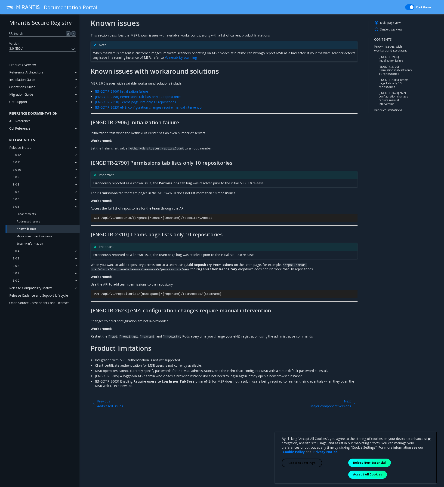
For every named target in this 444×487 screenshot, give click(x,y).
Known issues (27, 229)
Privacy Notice (325, 452)
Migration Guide (21, 94)
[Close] (429, 439)
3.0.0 (16, 281)
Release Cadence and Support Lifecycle (38, 295)
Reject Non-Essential (369, 462)
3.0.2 (16, 266)
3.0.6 (16, 199)
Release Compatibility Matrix (30, 288)
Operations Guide (22, 87)
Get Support (18, 102)
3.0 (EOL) (16, 48)
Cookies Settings (301, 463)
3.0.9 (16, 177)
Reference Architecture (26, 72)
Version (14, 44)
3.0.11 (17, 162)
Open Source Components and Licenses (39, 303)
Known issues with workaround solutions (390, 48)
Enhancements (26, 214)
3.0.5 (16, 207)
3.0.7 (16, 192)
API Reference (20, 121)
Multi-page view (390, 23)
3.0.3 (16, 258)
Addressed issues (28, 221)
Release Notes (20, 147)
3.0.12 (17, 155)
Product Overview (22, 65)
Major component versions (34, 236)
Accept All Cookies (367, 474)
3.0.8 (16, 184)
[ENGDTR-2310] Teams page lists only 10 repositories (393, 83)
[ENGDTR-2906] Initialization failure (391, 59)
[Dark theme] (409, 7)
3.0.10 (17, 170)
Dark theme (424, 7)
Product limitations (388, 110)
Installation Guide (22, 79)
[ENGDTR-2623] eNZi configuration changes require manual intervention (393, 98)
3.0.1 (16, 273)
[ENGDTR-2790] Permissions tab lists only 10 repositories (395, 70)
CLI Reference (19, 128)
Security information (30, 244)
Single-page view (391, 29)
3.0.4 (16, 251)
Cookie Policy (294, 452)
